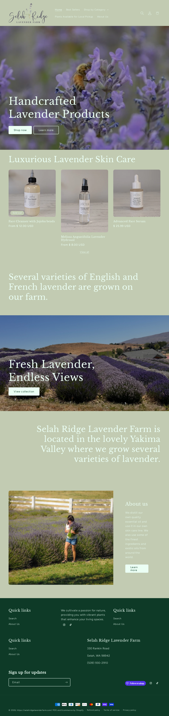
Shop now (20, 130)
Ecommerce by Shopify (72, 710)
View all (84, 252)
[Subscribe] (66, 682)
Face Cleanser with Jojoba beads (32, 221)
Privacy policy (129, 710)
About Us (14, 624)
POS (55, 710)
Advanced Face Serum (129, 221)
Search (13, 618)
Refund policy (93, 710)
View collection (24, 391)
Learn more (46, 130)
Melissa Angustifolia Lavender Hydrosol (83, 238)
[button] (96, 9)
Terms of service (112, 710)
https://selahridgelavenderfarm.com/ (34, 710)
